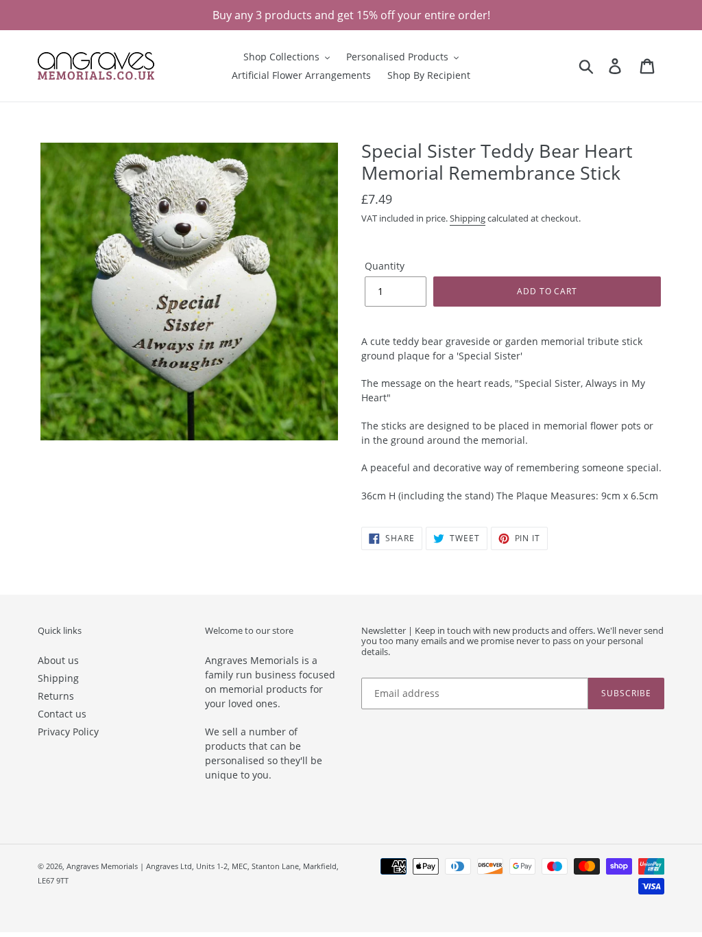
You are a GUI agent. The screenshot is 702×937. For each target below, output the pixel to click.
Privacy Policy (68, 731)
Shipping (467, 218)
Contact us (62, 713)
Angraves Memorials (102, 866)
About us (58, 660)
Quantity (384, 265)
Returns (56, 695)
